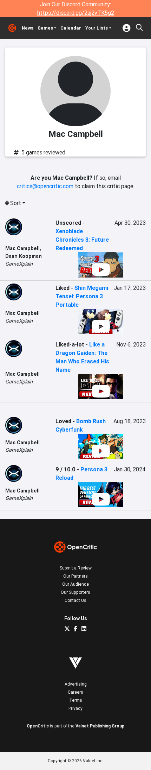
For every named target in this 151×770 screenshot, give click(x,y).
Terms (75, 700)
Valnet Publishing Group (100, 725)
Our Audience (75, 584)
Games (45, 28)
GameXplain (19, 264)
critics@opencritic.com (45, 186)
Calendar (70, 28)
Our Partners (75, 576)
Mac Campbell (22, 248)
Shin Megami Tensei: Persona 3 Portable (81, 296)
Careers (75, 692)
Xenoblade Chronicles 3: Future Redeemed (82, 240)
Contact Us (75, 600)
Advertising (76, 684)
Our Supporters (75, 592)
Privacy (75, 708)
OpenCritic (38, 725)
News (27, 28)
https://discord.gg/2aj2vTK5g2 (75, 12)
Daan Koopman (23, 256)
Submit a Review (76, 568)
